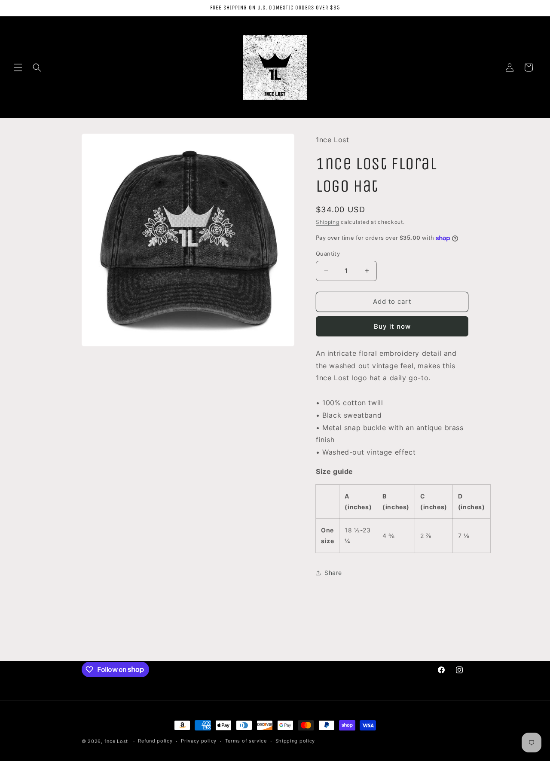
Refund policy (155, 741)
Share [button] (333, 572)
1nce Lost (116, 741)
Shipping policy (295, 741)
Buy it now (392, 326)
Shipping (327, 222)
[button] (18, 67)
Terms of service (246, 741)
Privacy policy (199, 741)
